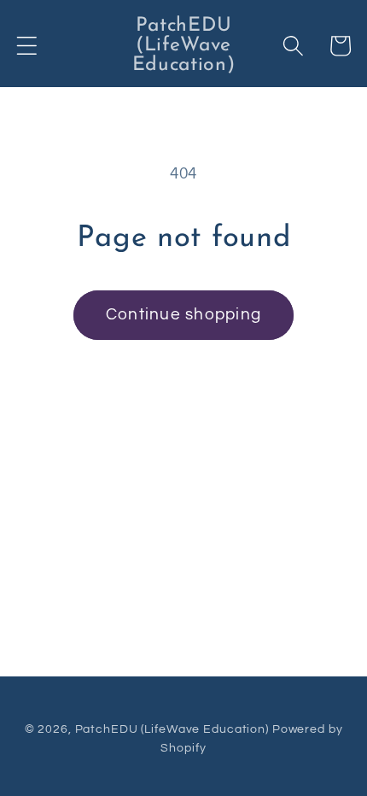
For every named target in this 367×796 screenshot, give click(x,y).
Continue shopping (183, 315)
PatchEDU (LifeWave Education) (172, 729)
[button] (26, 45)
